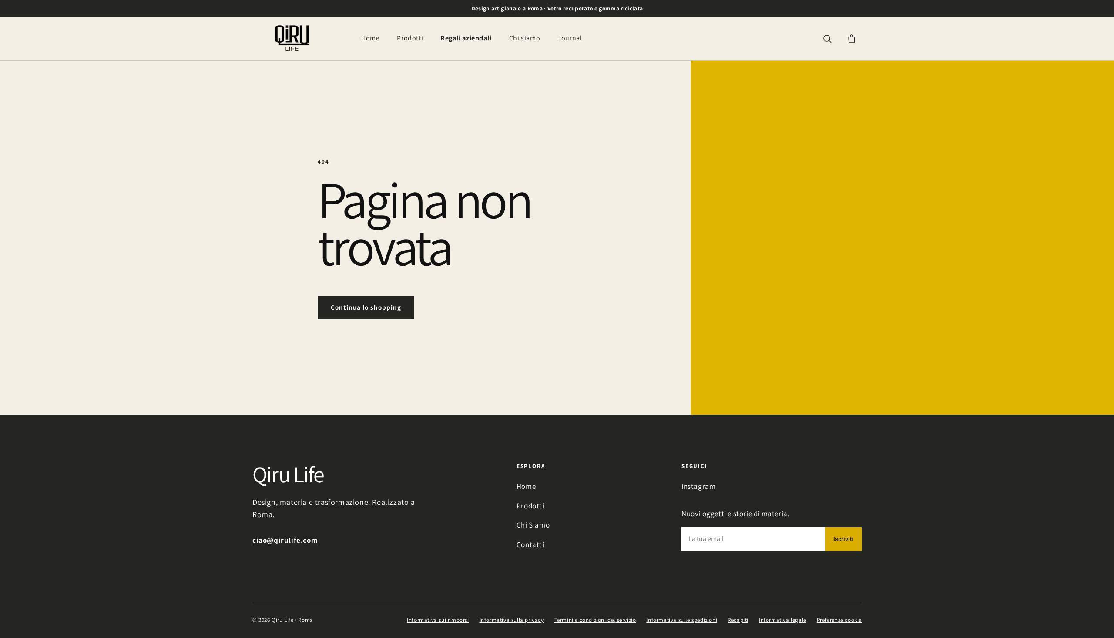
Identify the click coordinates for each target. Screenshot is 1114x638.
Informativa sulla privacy (512, 620)
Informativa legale (782, 620)
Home (370, 38)
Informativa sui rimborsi (438, 620)
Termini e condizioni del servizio (595, 620)
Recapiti (738, 620)
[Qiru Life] (291, 38)
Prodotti (410, 38)
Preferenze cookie (839, 620)
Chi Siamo (533, 525)
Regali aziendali (466, 38)
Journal (569, 38)
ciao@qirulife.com (285, 540)
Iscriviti (843, 539)
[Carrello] (852, 39)
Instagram (698, 486)
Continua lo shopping (366, 307)
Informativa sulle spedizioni (681, 620)
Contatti (530, 544)
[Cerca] (827, 39)
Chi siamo (524, 38)
